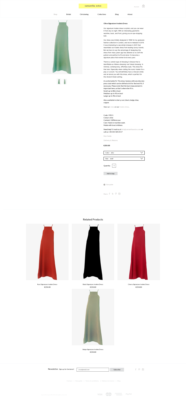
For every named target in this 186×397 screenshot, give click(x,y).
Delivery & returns (108, 381)
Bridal (68, 14)
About (130, 14)
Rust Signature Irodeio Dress (47, 284)
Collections (102, 14)
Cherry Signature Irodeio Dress (138, 284)
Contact (69, 381)
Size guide (109, 184)
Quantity (107, 165)
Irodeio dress (124, 107)
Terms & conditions (92, 381)
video (112, 107)
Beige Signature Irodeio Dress (93, 349)
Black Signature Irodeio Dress (93, 284)
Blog (117, 14)
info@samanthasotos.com (131, 129)
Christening (84, 14)
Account (136, 7)
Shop (55, 14)
